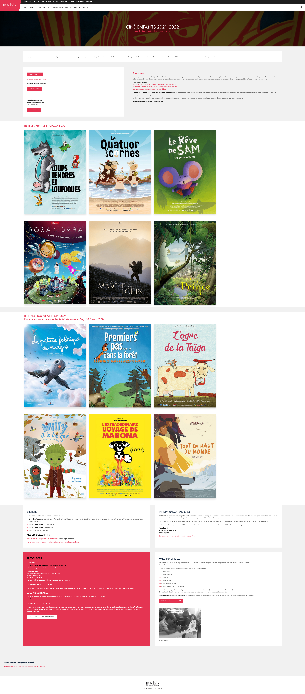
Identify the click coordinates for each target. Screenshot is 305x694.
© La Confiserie (158, 688)
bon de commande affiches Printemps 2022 (42, 617)
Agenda (33, 7)
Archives (55, 1)
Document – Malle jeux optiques (171, 600)
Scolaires (77, 7)
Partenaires (64, 1)
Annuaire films (46, 1)
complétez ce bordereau (72, 542)
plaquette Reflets (34, 110)
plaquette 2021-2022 (35, 74)
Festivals (46, 7)
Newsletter (89, 1)
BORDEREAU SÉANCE (34, 88)
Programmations (57, 7)
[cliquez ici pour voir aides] (66, 539)
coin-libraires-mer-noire (33, 599)
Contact (85, 7)
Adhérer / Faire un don (77, 1)
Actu (39, 7)
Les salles (36, 1)
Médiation (68, 7)
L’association (27, 1)
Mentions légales (148, 688)
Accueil (25, 7)
